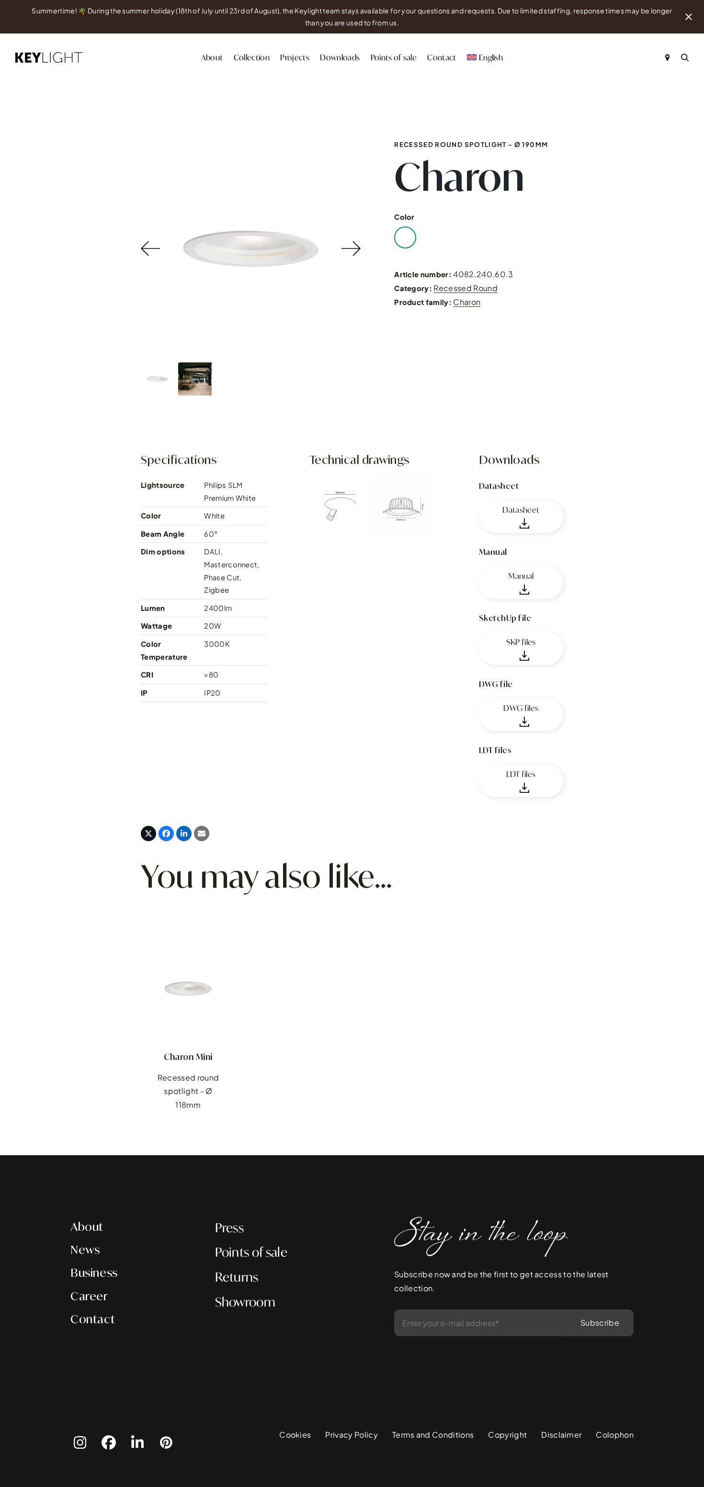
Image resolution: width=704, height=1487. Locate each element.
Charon (466, 302)
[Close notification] (688, 17)
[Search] (685, 57)
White (405, 237)
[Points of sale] (667, 57)
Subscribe (599, 1323)
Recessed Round (465, 288)
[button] (148, 833)
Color (404, 217)
